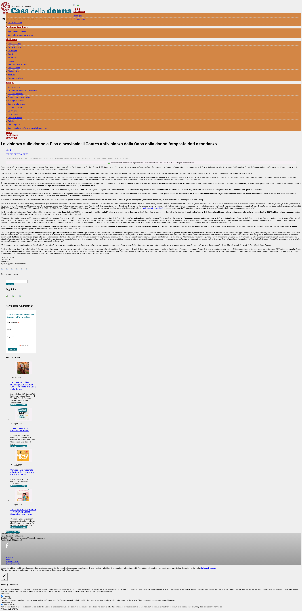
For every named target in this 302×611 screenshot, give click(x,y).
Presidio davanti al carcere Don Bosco (19, 429)
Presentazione (14, 44)
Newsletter (9, 557)
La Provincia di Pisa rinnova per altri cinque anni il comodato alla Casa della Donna (23, 385)
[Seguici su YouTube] (15, 298)
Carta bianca (14, 87)
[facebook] (7, 545)
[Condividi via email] (27, 270)
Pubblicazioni (14, 68)
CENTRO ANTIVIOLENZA (17, 154)
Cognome (10, 337)
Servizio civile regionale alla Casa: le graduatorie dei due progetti (22, 472)
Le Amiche (12, 111)
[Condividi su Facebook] (3, 270)
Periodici (12, 61)
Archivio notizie (13, 532)
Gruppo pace (14, 124)
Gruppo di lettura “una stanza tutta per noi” (27, 128)
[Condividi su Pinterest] (13, 270)
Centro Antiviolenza (17, 27)
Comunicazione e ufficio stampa (22, 90)
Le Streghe (13, 114)
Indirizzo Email (13, 322)
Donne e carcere (15, 94)
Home (76, 8)
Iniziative (12, 57)
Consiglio (77, 16)
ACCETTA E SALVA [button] (9, 609)
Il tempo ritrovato (16, 100)
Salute (11, 121)
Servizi (11, 54)
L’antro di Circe (15, 107)
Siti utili (11, 74)
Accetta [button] (14, 570)
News (9, 132)
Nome (9, 330)
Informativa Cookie (12, 562)
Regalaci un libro (15, 78)
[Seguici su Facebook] (8, 298)
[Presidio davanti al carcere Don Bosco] (23, 419)
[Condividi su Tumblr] (23, 270)
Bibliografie (13, 71)
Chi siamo (79, 11)
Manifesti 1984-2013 (17, 64)
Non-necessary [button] (6, 602)
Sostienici (11, 137)
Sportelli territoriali (17, 31)
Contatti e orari (15, 47)
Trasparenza (79, 19)
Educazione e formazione (19, 97)
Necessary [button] (5, 594)
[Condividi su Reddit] (8, 270)
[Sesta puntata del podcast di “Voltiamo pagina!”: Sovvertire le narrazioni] (23, 500)
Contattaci (12, 135)
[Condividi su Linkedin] (18, 270)
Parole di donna (15, 118)
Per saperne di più (18, 405)
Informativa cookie (208, 568)
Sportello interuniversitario (20, 35)
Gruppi (10, 82)
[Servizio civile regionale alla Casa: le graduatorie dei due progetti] (23, 461)
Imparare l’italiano (16, 104)
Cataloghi (12, 50)
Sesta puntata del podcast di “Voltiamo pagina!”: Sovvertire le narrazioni (23, 511)
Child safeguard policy (13, 564)
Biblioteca (11, 39)
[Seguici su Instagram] (22, 298)
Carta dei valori (15, 22)
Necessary (7, 596)
